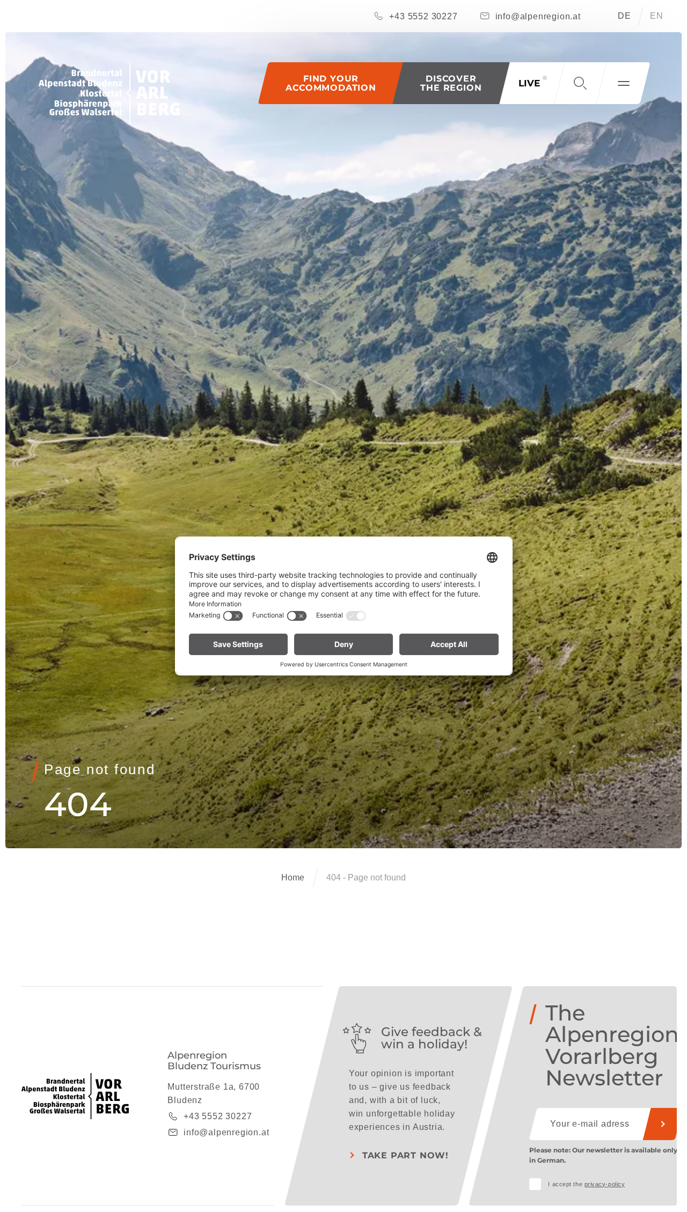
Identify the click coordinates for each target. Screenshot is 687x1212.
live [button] (529, 83)
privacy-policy (604, 1184)
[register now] (663, 1124)
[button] (451, 83)
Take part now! (405, 1155)
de (624, 15)
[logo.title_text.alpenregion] (109, 92)
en (656, 15)
